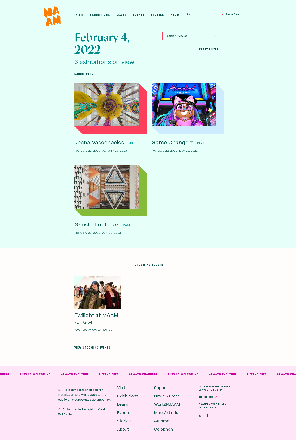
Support (162, 388)
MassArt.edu (166, 413)
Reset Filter (209, 49)
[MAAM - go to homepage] (52, 17)
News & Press (166, 396)
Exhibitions (100, 14)
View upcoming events (92, 347)
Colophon (163, 429)
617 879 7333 (207, 407)
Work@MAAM (167, 404)
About (176, 14)
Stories (157, 14)
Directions (206, 396)
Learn (122, 14)
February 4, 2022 (176, 36)
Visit (80, 14)
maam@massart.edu (213, 403)
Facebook (207, 415)
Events (139, 14)
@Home (161, 421)
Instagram (200, 415)
